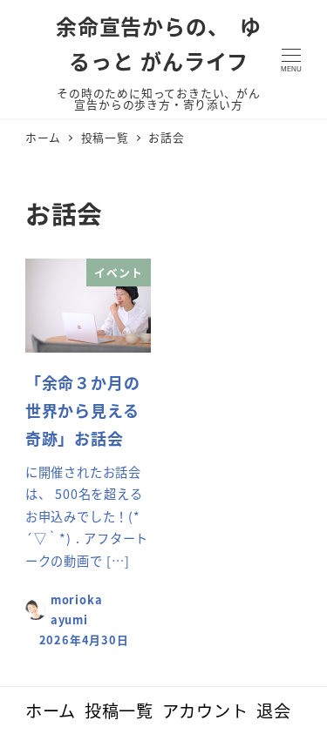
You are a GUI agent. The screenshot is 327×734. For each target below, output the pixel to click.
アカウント (205, 710)
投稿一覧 (119, 710)
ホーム (50, 710)
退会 (273, 710)
